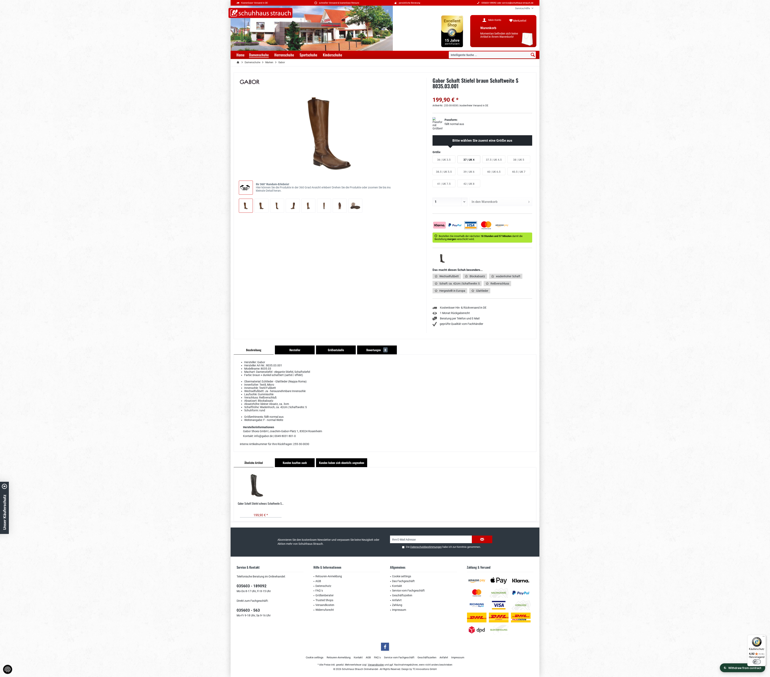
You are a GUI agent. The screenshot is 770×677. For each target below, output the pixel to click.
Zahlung (397, 605)
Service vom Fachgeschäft (408, 590)
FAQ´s (319, 590)
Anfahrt (397, 600)
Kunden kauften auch (295, 462)
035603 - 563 (248, 610)
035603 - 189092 (251, 586)
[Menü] (763, 637)
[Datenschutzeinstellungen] (7, 669)
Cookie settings (401, 576)
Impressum (399, 609)
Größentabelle (336, 350)
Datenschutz (323, 586)
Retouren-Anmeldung (328, 576)
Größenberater (324, 595)
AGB (318, 581)
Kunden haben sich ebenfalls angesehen (341, 462)
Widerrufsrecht (324, 609)
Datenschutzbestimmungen (426, 546)
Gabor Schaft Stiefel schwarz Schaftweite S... (261, 503)
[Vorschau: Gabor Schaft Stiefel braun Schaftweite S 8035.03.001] (246, 206)
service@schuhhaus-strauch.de (517, 3)
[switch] (757, 661)
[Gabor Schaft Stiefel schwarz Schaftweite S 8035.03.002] (261, 485)
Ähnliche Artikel (253, 462)
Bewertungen (376, 350)
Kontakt (397, 586)
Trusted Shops (324, 600)
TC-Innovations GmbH (425, 669)
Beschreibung (253, 350)
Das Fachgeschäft (403, 581)
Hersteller (294, 350)
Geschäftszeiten (402, 595)
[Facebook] (385, 647)
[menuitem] (522, 8)
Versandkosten (324, 605)
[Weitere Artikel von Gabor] (250, 81)
